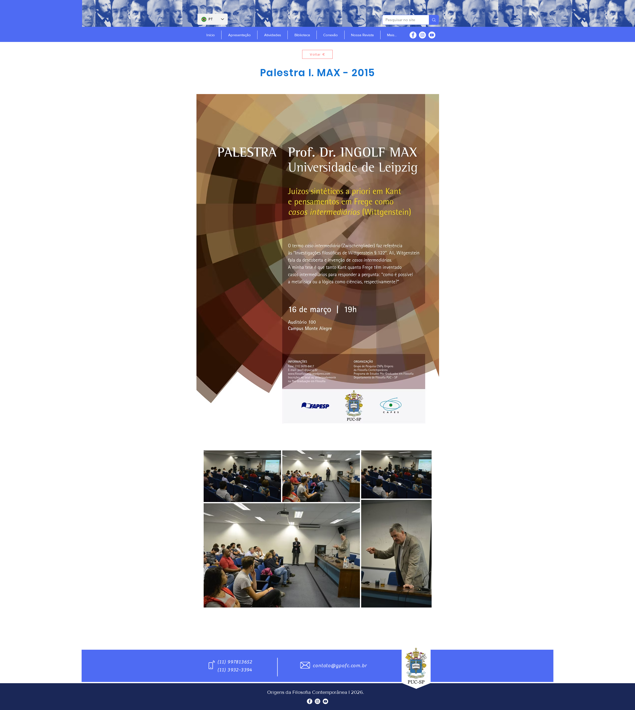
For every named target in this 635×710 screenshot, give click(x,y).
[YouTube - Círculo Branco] (431, 35)
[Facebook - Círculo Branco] (413, 35)
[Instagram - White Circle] (422, 35)
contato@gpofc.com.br (340, 665)
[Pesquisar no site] (434, 20)
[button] (239, 35)
